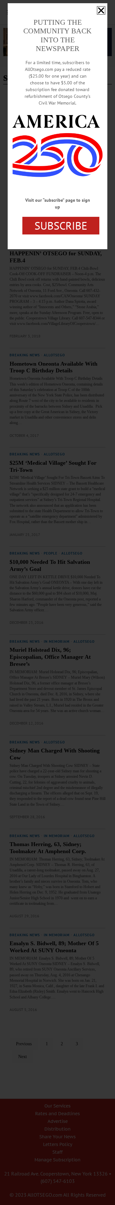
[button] (101, 10)
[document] (57, 602)
